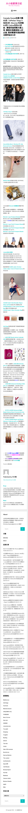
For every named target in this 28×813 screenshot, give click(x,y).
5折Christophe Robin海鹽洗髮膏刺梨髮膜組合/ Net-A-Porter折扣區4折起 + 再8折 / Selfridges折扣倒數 (13, 653)
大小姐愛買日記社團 (15, 455)
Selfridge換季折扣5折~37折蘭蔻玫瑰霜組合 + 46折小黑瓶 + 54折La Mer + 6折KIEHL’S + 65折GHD (13, 690)
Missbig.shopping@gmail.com (10, 524)
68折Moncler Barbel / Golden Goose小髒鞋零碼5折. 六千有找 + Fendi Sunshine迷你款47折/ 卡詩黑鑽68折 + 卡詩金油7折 (14, 593)
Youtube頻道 (16, 460)
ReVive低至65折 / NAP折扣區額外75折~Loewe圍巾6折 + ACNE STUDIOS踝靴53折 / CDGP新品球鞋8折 (13, 561)
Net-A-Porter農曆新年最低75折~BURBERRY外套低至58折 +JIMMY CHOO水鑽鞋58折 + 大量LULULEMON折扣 (14, 585)
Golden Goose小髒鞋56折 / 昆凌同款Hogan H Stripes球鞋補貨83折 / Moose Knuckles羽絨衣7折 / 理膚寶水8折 (13, 606)
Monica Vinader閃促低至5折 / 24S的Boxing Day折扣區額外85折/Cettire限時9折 (13, 683)
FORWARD (6, 714)
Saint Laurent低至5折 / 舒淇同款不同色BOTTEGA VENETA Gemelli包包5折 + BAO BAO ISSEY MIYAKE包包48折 (13, 647)
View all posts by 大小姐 (9, 480)
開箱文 (5, 540)
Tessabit (5, 729)
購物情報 (10, 464)
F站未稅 (9, 220)
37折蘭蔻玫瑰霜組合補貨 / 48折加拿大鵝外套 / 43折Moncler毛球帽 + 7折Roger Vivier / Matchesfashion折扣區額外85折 (13, 675)
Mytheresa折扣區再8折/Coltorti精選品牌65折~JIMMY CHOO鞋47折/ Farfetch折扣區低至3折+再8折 (13, 625)
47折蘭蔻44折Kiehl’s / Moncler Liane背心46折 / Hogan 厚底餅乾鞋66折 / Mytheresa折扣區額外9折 (13, 555)
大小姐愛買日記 (14, 3)
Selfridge (5, 326)
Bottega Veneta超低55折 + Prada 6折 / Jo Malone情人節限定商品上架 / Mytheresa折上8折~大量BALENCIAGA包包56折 (13, 660)
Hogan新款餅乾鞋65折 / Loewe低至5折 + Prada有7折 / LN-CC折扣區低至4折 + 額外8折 (14, 668)
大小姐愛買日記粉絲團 (12, 458)
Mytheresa (6, 700)
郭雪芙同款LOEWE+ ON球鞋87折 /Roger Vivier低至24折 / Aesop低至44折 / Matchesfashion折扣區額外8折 (13, 632)
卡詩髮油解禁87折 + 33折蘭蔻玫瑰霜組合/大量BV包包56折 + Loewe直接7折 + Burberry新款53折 (14, 640)
